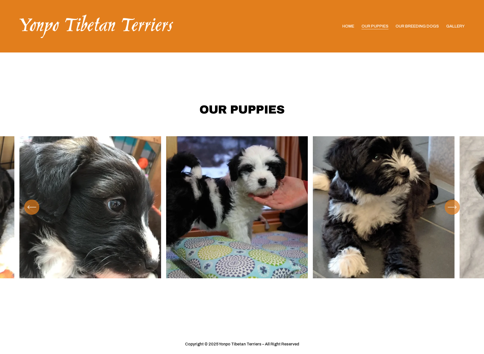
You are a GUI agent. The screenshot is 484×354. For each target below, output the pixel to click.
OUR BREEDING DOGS (417, 26)
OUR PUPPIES (374, 26)
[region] (242, 211)
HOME (348, 26)
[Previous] (31, 207)
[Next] (452, 207)
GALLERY (455, 26)
